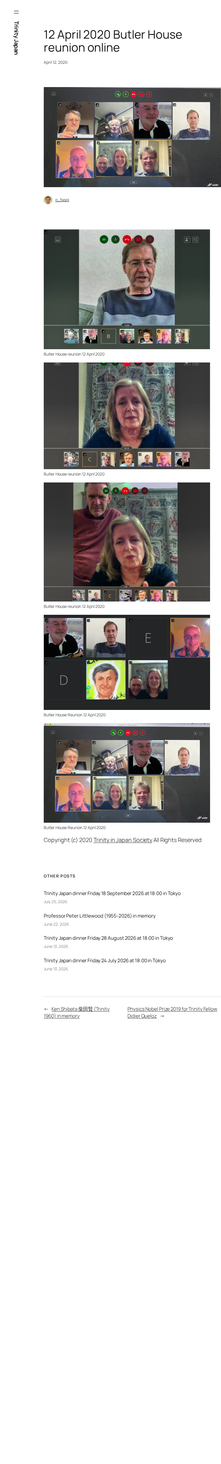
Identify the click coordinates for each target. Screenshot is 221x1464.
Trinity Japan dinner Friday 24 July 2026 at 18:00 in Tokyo (104, 960)
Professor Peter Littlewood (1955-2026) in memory (99, 915)
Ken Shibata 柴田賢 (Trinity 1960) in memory (77, 1012)
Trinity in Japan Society (123, 840)
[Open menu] (16, 12)
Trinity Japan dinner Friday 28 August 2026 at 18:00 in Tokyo (108, 938)
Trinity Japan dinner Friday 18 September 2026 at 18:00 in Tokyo (112, 893)
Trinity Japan (16, 38)
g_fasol (62, 199)
